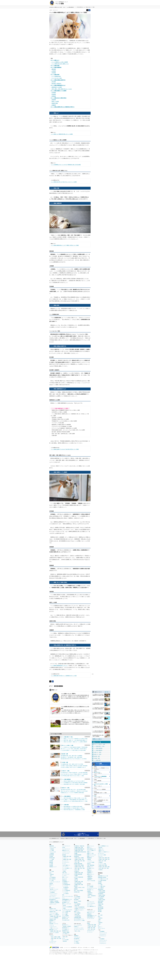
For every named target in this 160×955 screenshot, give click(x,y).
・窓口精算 (53, 81)
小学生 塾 (76, 880)
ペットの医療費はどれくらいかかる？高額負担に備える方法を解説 (66, 164)
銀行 (51, 875)
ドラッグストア (77, 937)
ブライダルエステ (90, 901)
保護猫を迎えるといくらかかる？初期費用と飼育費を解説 (72, 792)
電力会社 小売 (65, 918)
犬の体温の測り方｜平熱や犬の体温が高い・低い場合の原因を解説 (74, 772)
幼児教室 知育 (77, 891)
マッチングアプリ (90, 918)
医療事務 (78, 904)
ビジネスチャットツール (92, 888)
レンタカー (64, 875)
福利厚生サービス (65, 917)
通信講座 (76, 902)
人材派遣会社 (89, 879)
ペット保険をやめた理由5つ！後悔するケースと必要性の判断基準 (74, 741)
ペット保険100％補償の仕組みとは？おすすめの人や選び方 (73, 781)
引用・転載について (86, 947)
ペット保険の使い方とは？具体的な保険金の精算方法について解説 (74, 801)
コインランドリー (65, 853)
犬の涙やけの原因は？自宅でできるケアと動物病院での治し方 (73, 767)
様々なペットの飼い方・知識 (67, 745)
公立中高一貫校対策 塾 (78, 877)
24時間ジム (76, 926)
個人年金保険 (100, 908)
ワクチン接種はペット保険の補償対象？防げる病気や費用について (74, 799)
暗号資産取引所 (52, 899)
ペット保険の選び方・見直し (67, 736)
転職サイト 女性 (90, 853)
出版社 (64, 908)
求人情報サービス (90, 868)
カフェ (63, 897)
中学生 (79, 887)
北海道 (76, 857)
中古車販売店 (65, 883)
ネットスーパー (65, 860)
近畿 (57, 916)
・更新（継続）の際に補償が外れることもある (61, 89)
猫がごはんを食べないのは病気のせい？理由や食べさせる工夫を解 (74, 791)
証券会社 (52, 874)
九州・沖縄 (77, 862)
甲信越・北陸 (81, 859)
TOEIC (76, 907)
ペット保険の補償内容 (66, 796)
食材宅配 (64, 854)
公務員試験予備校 (77, 917)
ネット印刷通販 (90, 886)
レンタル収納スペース (67, 868)
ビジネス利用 (65, 939)
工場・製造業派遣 (90, 865)
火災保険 (51, 856)
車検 (63, 894)
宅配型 (64, 871)
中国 (108, 859)
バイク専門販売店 (66, 890)
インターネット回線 (102, 863)
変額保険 (100, 909)
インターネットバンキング (54, 881)
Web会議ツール (90, 889)
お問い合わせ (80, 947)
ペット (60, 686)
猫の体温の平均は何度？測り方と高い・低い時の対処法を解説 (73, 789)
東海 (55, 916)
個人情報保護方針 (74, 947)
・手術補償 (53, 72)
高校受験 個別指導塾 (78, 863)
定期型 (103, 890)
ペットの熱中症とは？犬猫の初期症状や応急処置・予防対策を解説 (74, 747)
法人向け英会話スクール (79, 918)
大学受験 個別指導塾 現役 (79, 848)
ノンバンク (56, 889)
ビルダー (52, 935)
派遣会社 (89, 863)
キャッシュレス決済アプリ (54, 898)
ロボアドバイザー (52, 904)
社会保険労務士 (81, 907)
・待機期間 (53, 105)
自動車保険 (51, 845)
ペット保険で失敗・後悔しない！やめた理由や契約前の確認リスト (74, 740)
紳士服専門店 (76, 938)
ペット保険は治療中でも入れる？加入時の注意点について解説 (65, 449)
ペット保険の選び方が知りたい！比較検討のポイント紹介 (64, 675)
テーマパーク (89, 932)
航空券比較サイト (65, 927)
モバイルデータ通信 (102, 854)
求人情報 (92, 947)
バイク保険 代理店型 (102, 880)
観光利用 (65, 941)
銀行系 (51, 889)
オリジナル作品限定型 (67, 906)
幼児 (76, 898)
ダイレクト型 (53, 847)
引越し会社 (64, 872)
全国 (94, 929)
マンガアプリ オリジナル (67, 909)
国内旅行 (65, 926)
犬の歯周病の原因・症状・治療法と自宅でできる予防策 (72, 764)
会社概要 (61, 947)
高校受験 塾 (76, 856)
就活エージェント (90, 845)
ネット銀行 (51, 880)
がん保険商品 (100, 898)
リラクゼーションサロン (79, 928)
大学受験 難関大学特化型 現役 (80, 851)
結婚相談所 (89, 914)
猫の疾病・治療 (65, 753)
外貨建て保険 (100, 904)
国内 (64, 936)
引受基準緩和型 (102, 892)
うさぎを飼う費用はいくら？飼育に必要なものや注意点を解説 (73, 750)
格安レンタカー (65, 877)
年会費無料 (52, 892)
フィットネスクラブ (78, 925)
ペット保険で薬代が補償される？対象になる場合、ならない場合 (74, 798)
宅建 (76, 905)
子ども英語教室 (77, 896)
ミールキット (65, 857)
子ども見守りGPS (65, 920)
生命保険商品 (100, 893)
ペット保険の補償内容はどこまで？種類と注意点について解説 (65, 245)
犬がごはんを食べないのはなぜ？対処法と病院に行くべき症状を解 (74, 774)
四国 (100, 860)
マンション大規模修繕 (53, 917)
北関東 (55, 936)
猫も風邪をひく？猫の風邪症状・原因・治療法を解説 (71, 757)
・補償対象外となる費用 (56, 87)
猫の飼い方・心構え (66, 787)
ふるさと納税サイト (66, 865)
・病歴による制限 (55, 101)
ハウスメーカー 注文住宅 (54, 932)
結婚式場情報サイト (91, 916)
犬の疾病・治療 (65, 762)
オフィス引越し (65, 912)
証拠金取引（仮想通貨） (55, 902)
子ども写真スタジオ (66, 900)
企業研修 (89, 891)
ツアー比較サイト (65, 933)
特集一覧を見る (87, 736)
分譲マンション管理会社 (54, 914)
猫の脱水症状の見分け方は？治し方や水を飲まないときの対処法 (74, 758)
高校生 (76, 887)
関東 (95, 924)
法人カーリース (90, 885)
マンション (52, 910)
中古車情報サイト (65, 881)
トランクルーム (65, 866)
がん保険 (51, 863)
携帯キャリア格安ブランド (104, 851)
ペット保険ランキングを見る (100, 806)
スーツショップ (77, 940)
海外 (67, 936)
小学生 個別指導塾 (77, 883)
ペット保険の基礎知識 (66, 779)
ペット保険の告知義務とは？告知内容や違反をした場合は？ (73, 808)
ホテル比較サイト (65, 929)
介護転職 (89, 859)
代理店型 (52, 848)
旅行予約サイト (65, 924)
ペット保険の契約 (65, 804)
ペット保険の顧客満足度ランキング (58, 665)
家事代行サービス (65, 850)
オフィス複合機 (65, 915)
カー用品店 (76, 941)
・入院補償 (53, 71)
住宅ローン (51, 884)
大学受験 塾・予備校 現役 (79, 845)
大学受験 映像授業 (77, 854)
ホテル (63, 938)
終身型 (100, 890)
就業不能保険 (100, 901)
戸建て (57, 910)
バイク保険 (51, 850)
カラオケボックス (90, 930)
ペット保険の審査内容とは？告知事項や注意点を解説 (71, 806)
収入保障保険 (101, 896)
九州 (60, 916)
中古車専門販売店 (66, 884)
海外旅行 (69, 926)
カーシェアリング (65, 874)
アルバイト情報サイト (91, 850)
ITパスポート (81, 909)
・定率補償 (53, 92)
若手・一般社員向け (92, 895)
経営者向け (90, 892)
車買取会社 (64, 880)
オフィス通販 (65, 914)
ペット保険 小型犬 (101, 886)
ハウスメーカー (53, 941)
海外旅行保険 (52, 857)
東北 (52, 936)
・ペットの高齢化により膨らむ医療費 (59, 62)
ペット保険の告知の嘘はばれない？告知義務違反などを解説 (73, 809)
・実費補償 (53, 96)
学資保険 (51, 865)
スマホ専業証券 (52, 877)
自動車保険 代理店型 (102, 877)
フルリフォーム (53, 926)
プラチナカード (103, 935)
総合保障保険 (100, 907)
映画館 (88, 923)
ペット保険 (101, 764)
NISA (50, 872)
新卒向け (90, 897)
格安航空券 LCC (65, 930)
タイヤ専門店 (76, 943)
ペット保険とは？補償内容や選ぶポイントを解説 (62, 134)
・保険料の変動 (54, 103)
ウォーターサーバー (66, 845)
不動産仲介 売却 (52, 908)
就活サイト (89, 847)
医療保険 (51, 862)
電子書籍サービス (65, 902)
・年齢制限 (53, 99)
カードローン (52, 887)
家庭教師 (76, 888)
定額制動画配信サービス (67, 899)
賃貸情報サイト (52, 920)
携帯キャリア (101, 850)
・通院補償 (53, 69)
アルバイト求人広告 (91, 880)
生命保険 (51, 860)
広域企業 (100, 862)
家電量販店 (76, 935)
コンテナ (65, 869)
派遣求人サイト (90, 866)
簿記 (78, 905)
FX (49, 886)
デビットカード (52, 896)
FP (75, 904)
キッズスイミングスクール (79, 929)
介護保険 (100, 905)
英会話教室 (76, 899)
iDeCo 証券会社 (52, 878)
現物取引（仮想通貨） (54, 901)
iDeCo (99, 921)
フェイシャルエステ (91, 903)
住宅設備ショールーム (53, 923)
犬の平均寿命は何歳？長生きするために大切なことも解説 (72, 775)
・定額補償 (53, 94)
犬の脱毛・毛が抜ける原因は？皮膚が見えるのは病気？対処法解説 (74, 765)
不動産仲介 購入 (52, 911)
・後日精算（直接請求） (56, 83)
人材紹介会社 (89, 877)
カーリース (64, 878)
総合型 (64, 905)
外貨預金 (51, 883)
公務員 (76, 909)
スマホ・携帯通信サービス (103, 845)
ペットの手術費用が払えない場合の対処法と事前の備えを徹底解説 (74, 782)
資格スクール (76, 911)
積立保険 (100, 911)
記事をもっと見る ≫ (97, 739)
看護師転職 (89, 857)
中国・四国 (59, 938)
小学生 (83, 887)
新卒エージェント (90, 874)
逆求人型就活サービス (91, 848)
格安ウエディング (90, 912)
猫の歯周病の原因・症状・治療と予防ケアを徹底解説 (71, 755)
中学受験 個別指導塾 (78, 874)
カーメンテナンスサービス (67, 896)
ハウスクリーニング (66, 851)
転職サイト (89, 851)
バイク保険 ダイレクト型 (103, 878)
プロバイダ (100, 856)
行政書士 (76, 908)
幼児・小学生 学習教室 (78, 890)
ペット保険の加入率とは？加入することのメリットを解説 (64, 181)
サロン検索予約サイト (91, 906)
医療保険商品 (100, 889)
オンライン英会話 (77, 901)
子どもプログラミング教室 (79, 920)
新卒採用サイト (90, 872)
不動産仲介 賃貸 (52, 919)
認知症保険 (100, 902)
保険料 (56, 686)
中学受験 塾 (76, 871)
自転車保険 (51, 854)
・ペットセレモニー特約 (56, 78)
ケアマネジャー (82, 908)
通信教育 (76, 886)
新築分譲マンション (53, 929)
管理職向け (90, 894)
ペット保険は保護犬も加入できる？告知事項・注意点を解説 (73, 784)
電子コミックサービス (66, 903)
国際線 (68, 932)
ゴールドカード (53, 895)
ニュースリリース (67, 947)
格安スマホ (101, 848)
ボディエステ (89, 904)
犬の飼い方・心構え (66, 770)
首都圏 (51, 916)
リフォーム (51, 925)
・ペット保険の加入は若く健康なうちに (60, 63)
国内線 (64, 932)
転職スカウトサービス (91, 854)
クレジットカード (52, 890)
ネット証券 (51, 871)
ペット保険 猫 (101, 887)
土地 (60, 910)
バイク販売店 (65, 888)
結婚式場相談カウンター (92, 915)
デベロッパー (53, 942)
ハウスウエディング (91, 911)
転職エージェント (90, 856)
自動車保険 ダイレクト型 (103, 875)
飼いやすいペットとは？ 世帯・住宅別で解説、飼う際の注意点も (74, 748)
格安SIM (100, 847)
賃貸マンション (52, 922)
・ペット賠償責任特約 (56, 76)
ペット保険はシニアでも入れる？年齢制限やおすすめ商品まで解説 (74, 738)
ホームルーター (101, 853)
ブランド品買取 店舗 (66, 911)
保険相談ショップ (52, 866)
